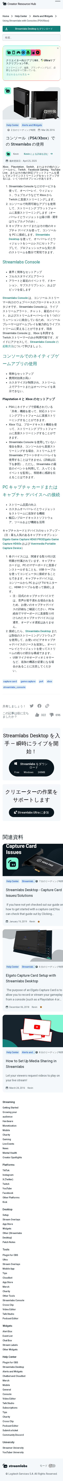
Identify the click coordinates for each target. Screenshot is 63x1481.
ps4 (41, 681)
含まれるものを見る (16, 74)
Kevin (32, 921)
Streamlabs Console (15, 297)
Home (6, 16)
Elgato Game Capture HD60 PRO (23, 539)
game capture (28, 681)
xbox (49, 681)
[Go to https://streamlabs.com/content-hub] (19, 4)
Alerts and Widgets (43, 16)
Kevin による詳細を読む (36, 154)
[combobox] (31, 37)
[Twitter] (32, 706)
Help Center (21, 16)
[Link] (47, 706)
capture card (10, 681)
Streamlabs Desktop (38, 631)
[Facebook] (39, 706)
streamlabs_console (14, 687)
